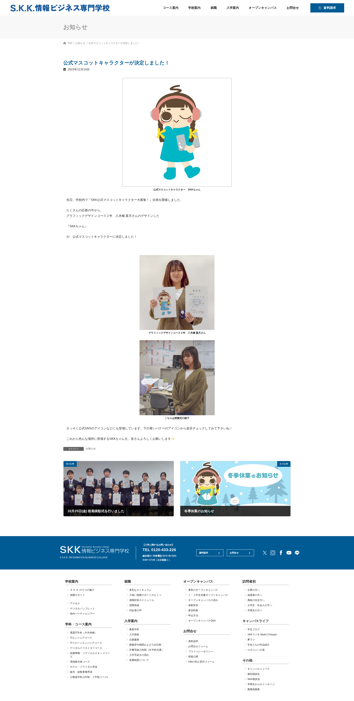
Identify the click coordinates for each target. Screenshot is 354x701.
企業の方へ (253, 589)
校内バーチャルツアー (82, 613)
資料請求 (329, 7)
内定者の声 (135, 610)
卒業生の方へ (254, 610)
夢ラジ (251, 639)
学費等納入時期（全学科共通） (146, 649)
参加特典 (193, 610)
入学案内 (233, 7)
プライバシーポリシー (200, 651)
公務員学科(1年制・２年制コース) (89, 677)
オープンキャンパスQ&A (202, 620)
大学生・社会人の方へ (259, 605)
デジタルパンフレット (82, 608)
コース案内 (170, 7)
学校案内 (194, 7)
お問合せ (293, 7)
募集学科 (134, 629)
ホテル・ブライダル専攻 (83, 666)
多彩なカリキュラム (140, 589)
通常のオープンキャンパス (203, 589)
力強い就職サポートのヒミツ (145, 595)
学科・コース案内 (78, 624)
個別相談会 (253, 674)
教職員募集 (253, 689)
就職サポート (77, 595)
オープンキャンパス (263, 7)
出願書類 (134, 639)
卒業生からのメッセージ (261, 684)
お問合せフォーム (198, 646)
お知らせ (91, 448)
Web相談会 (253, 679)
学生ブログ (253, 629)
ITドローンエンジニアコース (86, 642)
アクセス (75, 603)
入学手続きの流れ (139, 655)
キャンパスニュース (258, 668)
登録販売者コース (80, 661)
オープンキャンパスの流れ (203, 600)
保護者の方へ (254, 595)
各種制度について (139, 660)
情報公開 (193, 656)
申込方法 (193, 615)
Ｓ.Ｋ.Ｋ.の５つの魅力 (82, 589)
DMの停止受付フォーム (201, 661)
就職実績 (134, 605)
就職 (214, 7)
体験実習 (193, 605)
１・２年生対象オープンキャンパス (208, 595)
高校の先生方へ (256, 600)
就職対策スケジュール (141, 600)
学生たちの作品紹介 (258, 644)
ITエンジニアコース (81, 637)
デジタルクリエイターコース (86, 648)
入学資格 (134, 634)
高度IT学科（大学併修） (83, 632)
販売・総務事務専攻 (81, 672)
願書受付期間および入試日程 (145, 644)
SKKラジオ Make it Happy (262, 634)
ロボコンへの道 (256, 649)
